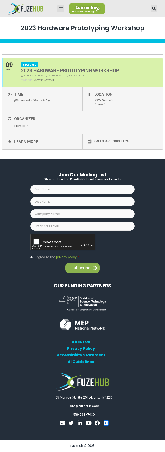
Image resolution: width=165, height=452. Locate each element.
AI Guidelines (81, 362)
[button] (60, 8)
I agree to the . (57, 257)
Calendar (102, 141)
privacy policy (66, 257)
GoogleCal (121, 141)
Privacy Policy (81, 348)
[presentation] (63, 242)
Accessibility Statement (81, 355)
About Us (81, 342)
